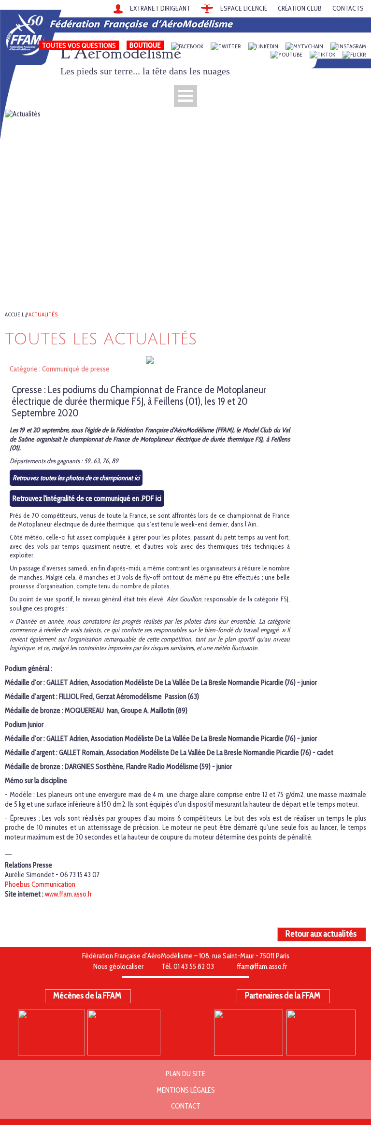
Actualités (43, 314)
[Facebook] (187, 46)
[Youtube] (286, 54)
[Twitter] (226, 46)
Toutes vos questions (79, 45)
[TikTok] (322, 54)
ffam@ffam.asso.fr (262, 966)
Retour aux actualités (321, 933)
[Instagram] (348, 46)
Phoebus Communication (40, 884)
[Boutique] (145, 46)
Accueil (14, 314)
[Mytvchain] (304, 46)
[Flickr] (354, 54)
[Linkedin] (263, 46)
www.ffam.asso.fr (68, 894)
